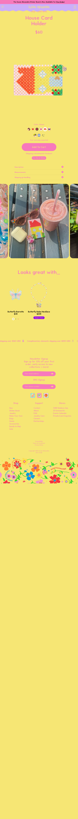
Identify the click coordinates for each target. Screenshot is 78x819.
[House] (45, 129)
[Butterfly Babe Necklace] (39, 295)
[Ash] (35, 135)
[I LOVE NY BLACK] (37, 129)
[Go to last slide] (6, 221)
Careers (37, 419)
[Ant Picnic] (49, 129)
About (36, 411)
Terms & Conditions (39, 443)
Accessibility (39, 441)
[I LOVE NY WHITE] (41, 129)
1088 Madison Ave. (60, 408)
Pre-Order (60, 2)
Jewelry (12, 413)
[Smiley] (43, 135)
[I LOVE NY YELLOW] (33, 129)
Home (11, 421)
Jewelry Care (39, 416)
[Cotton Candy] (13, 319)
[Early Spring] (16, 319)
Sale (11, 429)
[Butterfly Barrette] (16, 295)
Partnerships (39, 421)
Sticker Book (14, 411)
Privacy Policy (39, 445)
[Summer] (18, 319)
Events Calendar (60, 413)
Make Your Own (15, 416)
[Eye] (39, 135)
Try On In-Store (39, 158)
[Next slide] (72, 221)
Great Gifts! (42, 12)
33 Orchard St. (59, 411)
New (11, 408)
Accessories (14, 424)
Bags (11, 419)
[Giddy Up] (29, 129)
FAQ (35, 413)
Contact (37, 408)
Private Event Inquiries (62, 416)
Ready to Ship (15, 427)
